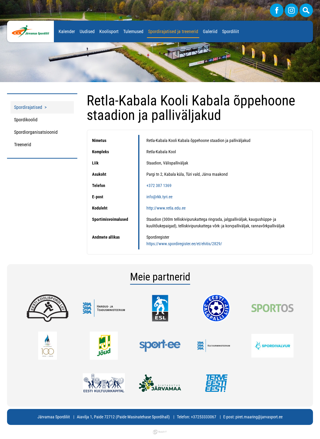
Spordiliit (230, 31)
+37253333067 (203, 416)
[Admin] (1, 3)
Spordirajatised (28, 107)
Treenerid (22, 144)
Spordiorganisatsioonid (36, 132)
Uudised (87, 31)
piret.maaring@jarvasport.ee (259, 416)
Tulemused (133, 31)
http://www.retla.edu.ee (166, 208)
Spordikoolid (25, 119)
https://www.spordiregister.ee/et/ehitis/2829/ (184, 243)
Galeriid (210, 31)
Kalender (67, 31)
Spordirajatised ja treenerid (173, 31)
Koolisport (109, 31)
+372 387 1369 (158, 185)
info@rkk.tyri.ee (159, 196)
